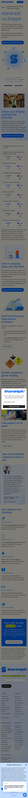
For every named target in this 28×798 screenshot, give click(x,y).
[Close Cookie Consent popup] (26, 765)
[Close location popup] (24, 390)
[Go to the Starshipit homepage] (14, 391)
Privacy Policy (4, 770)
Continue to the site (14, 406)
